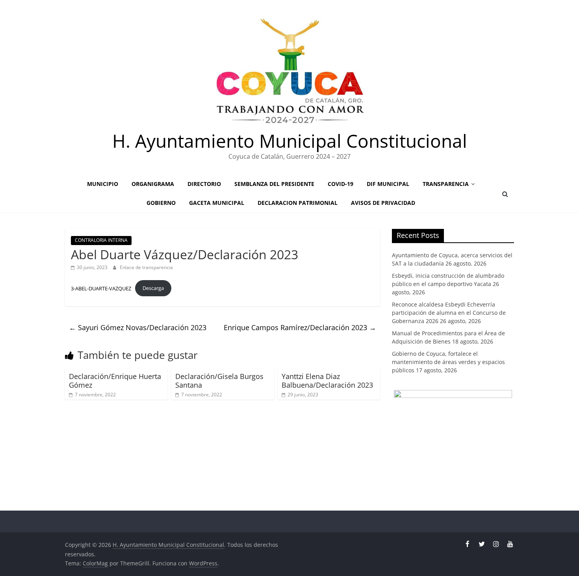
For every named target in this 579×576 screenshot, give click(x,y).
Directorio (204, 184)
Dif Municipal (388, 184)
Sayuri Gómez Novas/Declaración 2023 (137, 327)
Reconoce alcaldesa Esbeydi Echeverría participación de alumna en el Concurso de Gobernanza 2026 (449, 313)
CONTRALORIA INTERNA (101, 240)
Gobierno (161, 202)
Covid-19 (340, 184)
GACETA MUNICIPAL (216, 202)
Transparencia (446, 184)
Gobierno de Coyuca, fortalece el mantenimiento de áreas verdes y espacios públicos (448, 362)
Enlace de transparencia (146, 267)
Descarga (153, 288)
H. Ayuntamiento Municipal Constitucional (289, 140)
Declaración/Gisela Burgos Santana (219, 381)
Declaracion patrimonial (298, 202)
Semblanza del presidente (274, 184)
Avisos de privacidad (383, 202)
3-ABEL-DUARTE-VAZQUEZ (101, 288)
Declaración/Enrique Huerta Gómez (115, 381)
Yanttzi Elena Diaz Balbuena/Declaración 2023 (327, 381)
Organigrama (153, 184)
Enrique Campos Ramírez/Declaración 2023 (300, 327)
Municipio (102, 184)
